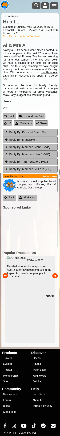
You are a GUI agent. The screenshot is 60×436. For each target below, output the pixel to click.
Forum (7, 400)
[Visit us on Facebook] (5, 426)
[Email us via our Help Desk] (53, 426)
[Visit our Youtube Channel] (24, 426)
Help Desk (38, 394)
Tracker (7, 369)
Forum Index (10, 16)
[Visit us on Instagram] (14, 426)
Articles (37, 381)
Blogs (6, 405)
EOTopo (7, 363)
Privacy (47, 405)
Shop (6, 381)
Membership (10, 375)
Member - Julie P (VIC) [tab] (30, 169)
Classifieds (9, 411)
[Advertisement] (30, 229)
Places (36, 358)
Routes (36, 363)
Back (12, 116)
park (16, 88)
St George (51, 75)
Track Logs (39, 369)
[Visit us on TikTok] (33, 426)
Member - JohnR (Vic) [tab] (29, 147)
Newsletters (10, 394)
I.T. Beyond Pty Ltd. (24, 433)
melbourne (25, 91)
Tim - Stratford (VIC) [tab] (28, 161)
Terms (36, 405)
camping (33, 66)
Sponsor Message (50, 176)
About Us (38, 400)
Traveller (8, 358)
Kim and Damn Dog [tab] (28, 132)
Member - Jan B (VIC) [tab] (29, 154)
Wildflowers (39, 375)
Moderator (26, 123)
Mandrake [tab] (22, 139)
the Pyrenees (49, 72)
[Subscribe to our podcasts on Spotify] (43, 426)
